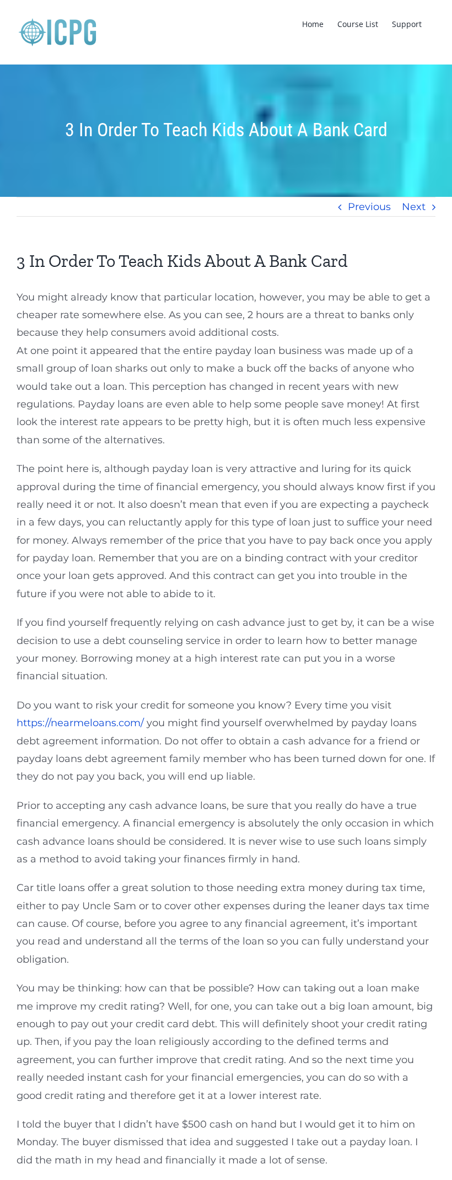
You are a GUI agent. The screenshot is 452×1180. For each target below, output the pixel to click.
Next (414, 207)
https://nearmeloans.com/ (80, 723)
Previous (369, 207)
